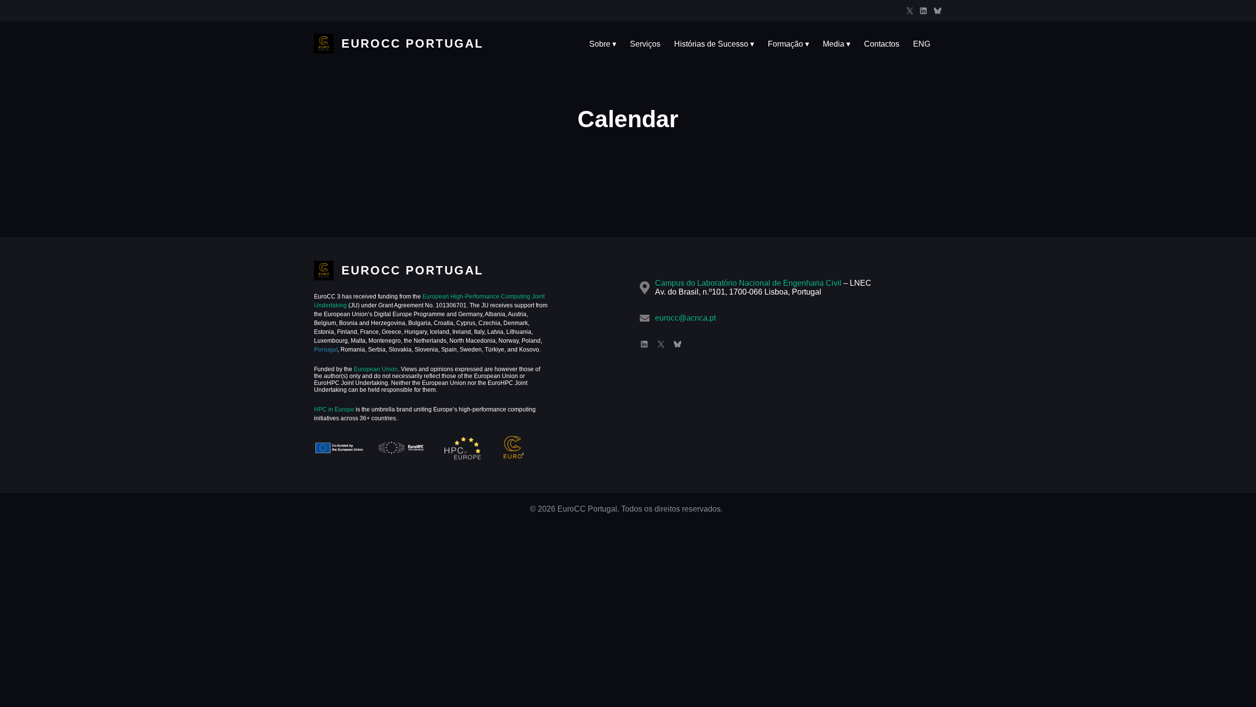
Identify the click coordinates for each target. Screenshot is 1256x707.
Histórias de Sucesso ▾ (714, 44)
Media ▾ (836, 44)
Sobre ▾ (602, 44)
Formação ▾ (788, 44)
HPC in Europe (334, 409)
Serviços (645, 44)
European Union (375, 369)
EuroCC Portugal (412, 43)
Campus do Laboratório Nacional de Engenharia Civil (748, 283)
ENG (921, 44)
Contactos (881, 44)
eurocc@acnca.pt (685, 318)
